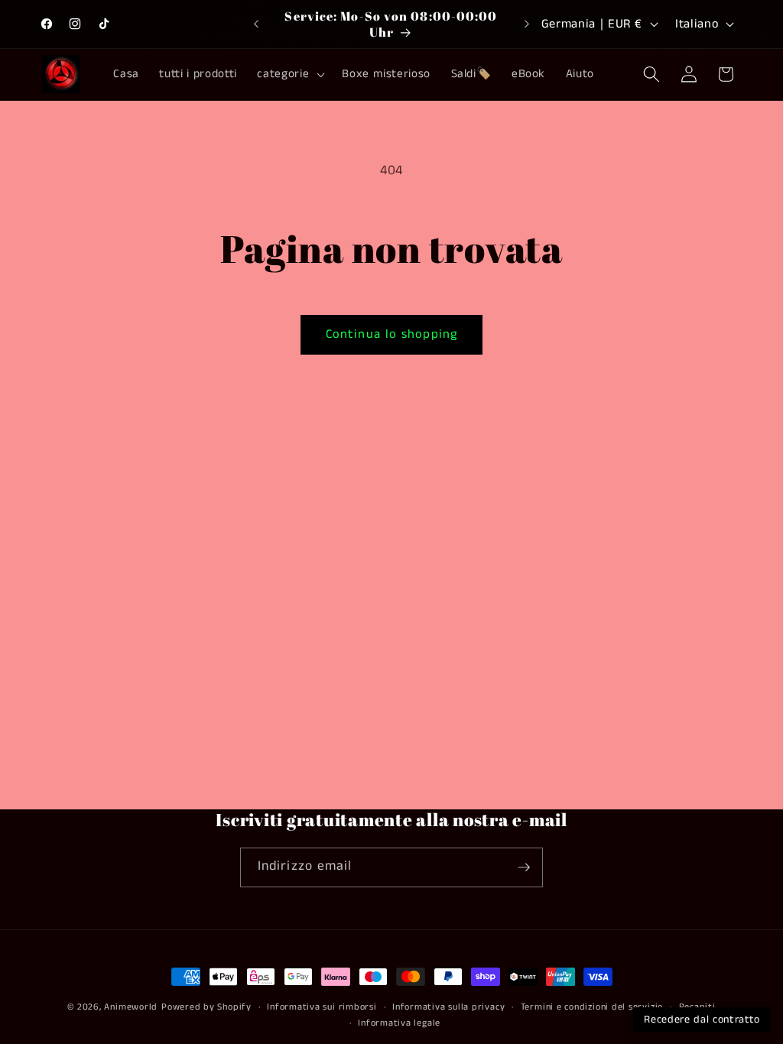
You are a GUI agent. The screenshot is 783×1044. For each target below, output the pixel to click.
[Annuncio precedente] (256, 24)
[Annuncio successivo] (527, 24)
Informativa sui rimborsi (321, 1006)
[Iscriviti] (523, 867)
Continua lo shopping (391, 334)
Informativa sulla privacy (448, 1006)
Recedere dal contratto (702, 1019)
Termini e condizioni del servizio (592, 1006)
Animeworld (131, 1006)
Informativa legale (399, 1022)
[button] (289, 74)
